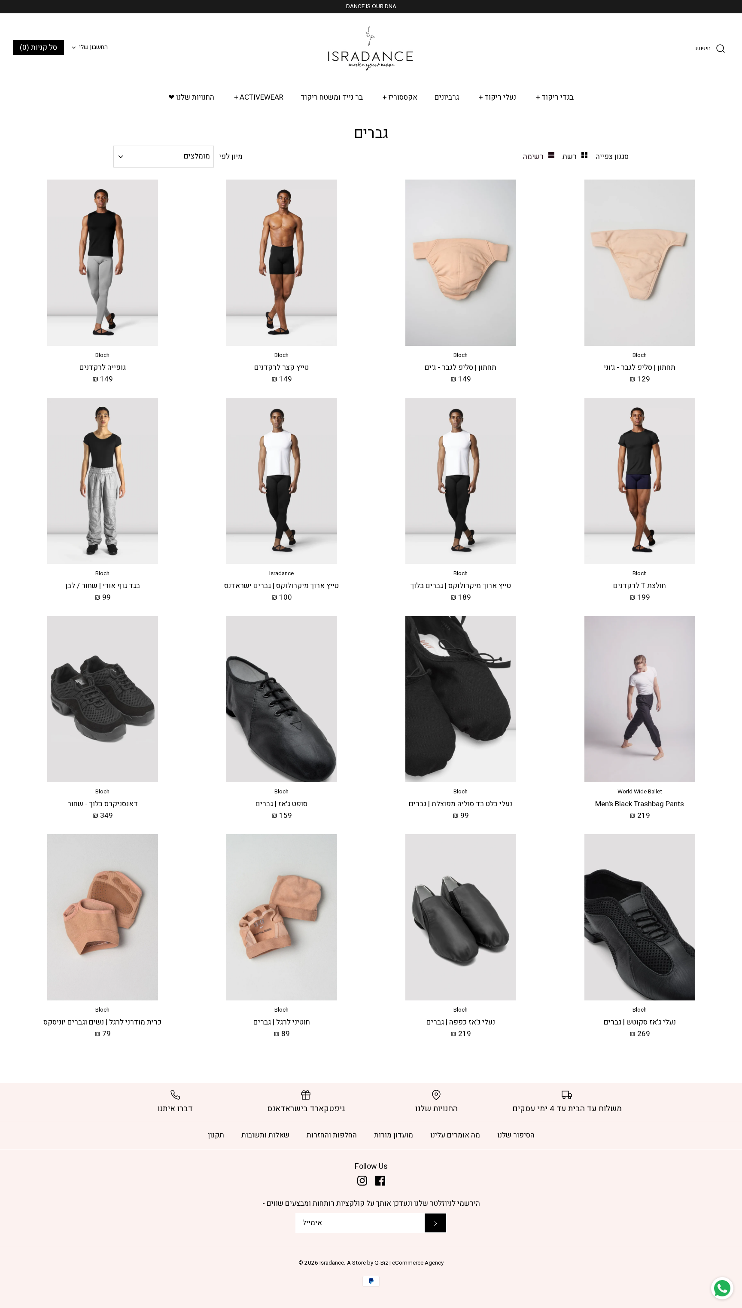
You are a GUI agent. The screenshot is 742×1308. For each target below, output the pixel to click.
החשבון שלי (93, 47)
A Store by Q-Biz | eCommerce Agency (395, 1263)
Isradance (331, 1263)
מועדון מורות (393, 1135)
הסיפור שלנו (516, 1135)
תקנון (216, 1135)
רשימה (533, 156)
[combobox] (163, 157)
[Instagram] (362, 1181)
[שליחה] (435, 1222)
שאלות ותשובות (265, 1135)
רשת (569, 156)
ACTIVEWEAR (259, 97)
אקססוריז (400, 97)
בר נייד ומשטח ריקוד (332, 97)
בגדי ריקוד (555, 97)
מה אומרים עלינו (455, 1135)
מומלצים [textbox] (197, 156)
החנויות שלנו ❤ (191, 97)
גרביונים (447, 97)
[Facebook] (380, 1181)
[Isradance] (371, 48)
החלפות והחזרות (332, 1135)
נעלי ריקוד (498, 97)
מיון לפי (231, 156)
